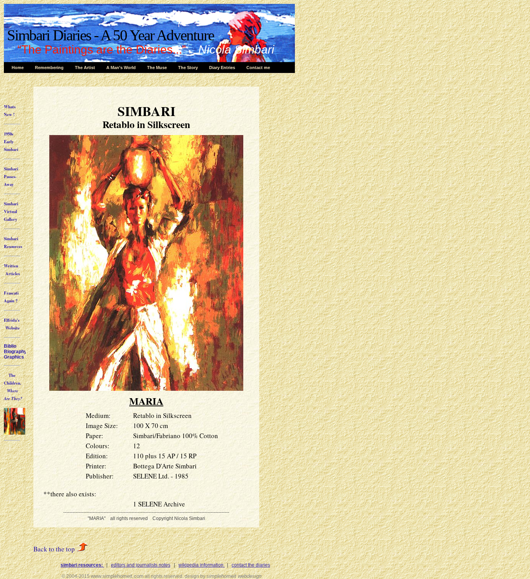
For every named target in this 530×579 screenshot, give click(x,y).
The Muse (157, 67)
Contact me (258, 67)
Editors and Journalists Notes (140, 565)
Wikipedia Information (201, 565)
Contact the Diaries (251, 565)
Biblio (10, 346)
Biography (15, 351)
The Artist (85, 67)
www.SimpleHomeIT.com (117, 576)
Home (18, 67)
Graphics (14, 357)
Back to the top (54, 548)
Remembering (49, 67)
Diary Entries (222, 67)
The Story (188, 67)
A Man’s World (121, 67)
